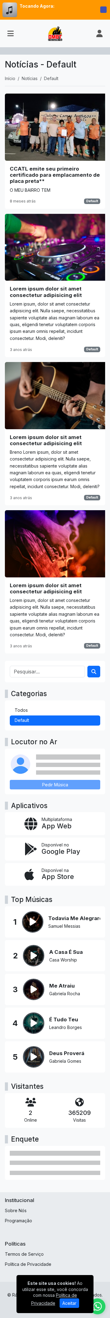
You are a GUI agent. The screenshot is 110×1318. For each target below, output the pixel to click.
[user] (99, 33)
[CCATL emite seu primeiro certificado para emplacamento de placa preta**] (55, 151)
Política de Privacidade (28, 1264)
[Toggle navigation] (10, 33)
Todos (21, 710)
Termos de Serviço (24, 1254)
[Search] (93, 671)
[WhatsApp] (97, 1306)
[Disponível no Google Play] (55, 849)
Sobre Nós (16, 1210)
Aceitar (69, 1303)
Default (92, 201)
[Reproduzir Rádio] (103, 9)
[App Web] (55, 823)
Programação (18, 1220)
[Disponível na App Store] (55, 874)
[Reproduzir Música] (32, 922)
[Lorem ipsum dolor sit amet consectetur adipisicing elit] (55, 285)
